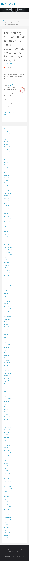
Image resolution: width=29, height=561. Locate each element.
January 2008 (7, 478)
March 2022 (7, 147)
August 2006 (7, 522)
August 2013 (7, 319)
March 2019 (7, 167)
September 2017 (8, 198)
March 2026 (7, 129)
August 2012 (7, 350)
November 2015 (8, 249)
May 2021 (6, 154)
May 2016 (6, 234)
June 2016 (6, 231)
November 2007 (8, 483)
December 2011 (8, 370)
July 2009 (6, 435)
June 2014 (6, 293)
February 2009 (7, 447)
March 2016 (7, 239)
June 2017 (6, 206)
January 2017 (7, 216)
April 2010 (6, 414)
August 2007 (7, 491)
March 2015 (7, 270)
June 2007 (6, 496)
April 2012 (6, 360)
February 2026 (7, 131)
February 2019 (7, 170)
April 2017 (6, 211)
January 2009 (7, 450)
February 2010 (7, 419)
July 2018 (6, 172)
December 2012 (8, 339)
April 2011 (6, 388)
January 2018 (7, 188)
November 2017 (8, 193)
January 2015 (7, 275)
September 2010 (8, 401)
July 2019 (6, 159)
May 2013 (6, 327)
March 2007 (7, 504)
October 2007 (7, 486)
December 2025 (8, 136)
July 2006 (6, 525)
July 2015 (6, 260)
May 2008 (6, 468)
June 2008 (6, 465)
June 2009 (6, 437)
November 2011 (8, 373)
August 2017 (7, 201)
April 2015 (6, 267)
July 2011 (6, 383)
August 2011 (7, 381)
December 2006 (8, 512)
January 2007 (7, 509)
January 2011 (7, 391)
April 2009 (6, 442)
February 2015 (7, 273)
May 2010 (6, 411)
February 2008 (7, 476)
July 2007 (6, 494)
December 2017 (8, 190)
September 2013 (8, 316)
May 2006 (6, 530)
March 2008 (7, 473)
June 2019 (6, 162)
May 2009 (6, 440)
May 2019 (6, 164)
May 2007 (6, 499)
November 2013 (8, 311)
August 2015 (7, 257)
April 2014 (6, 298)
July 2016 (6, 229)
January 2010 (7, 422)
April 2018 (6, 180)
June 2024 (6, 144)
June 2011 (6, 386)
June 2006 (6, 527)
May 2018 (6, 177)
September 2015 (8, 255)
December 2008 (8, 453)
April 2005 (6, 537)
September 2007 (8, 489)
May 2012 (6, 357)
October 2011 (7, 375)
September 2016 (8, 224)
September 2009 (8, 432)
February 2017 (7, 213)
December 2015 (8, 247)
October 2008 (7, 458)
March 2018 (7, 183)
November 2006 (8, 514)
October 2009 (7, 429)
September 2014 (8, 285)
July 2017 (6, 203)
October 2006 (7, 517)
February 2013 (7, 334)
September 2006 (8, 519)
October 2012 (7, 345)
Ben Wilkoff (8, 21)
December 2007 (8, 481)
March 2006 (7, 532)
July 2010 (6, 406)
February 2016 (7, 242)
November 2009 (8, 427)
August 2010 (7, 404)
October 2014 (7, 283)
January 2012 (7, 368)
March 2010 (7, 417)
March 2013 (7, 332)
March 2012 (7, 363)
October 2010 (7, 399)
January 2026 (7, 134)
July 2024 (6, 141)
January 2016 (7, 244)
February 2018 (7, 185)
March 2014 (7, 301)
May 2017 (6, 208)
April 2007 (6, 501)
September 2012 (8, 347)
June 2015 (6, 262)
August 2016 (7, 226)
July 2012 (6, 352)
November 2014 (8, 280)
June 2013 (6, 324)
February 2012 (7, 365)
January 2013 (7, 337)
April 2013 (6, 329)
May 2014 (6, 296)
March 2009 (7, 445)
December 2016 (8, 219)
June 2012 (6, 355)
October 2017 (7, 195)
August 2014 (7, 288)
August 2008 (7, 460)
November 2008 (8, 455)
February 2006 (7, 535)
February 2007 (7, 507)
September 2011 (8, 378)
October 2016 (7, 221)
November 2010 (8, 396)
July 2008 (6, 463)
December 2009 (8, 424)
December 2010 (8, 393)
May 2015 (6, 265)
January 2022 (7, 152)
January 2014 (7, 306)
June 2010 (6, 409)
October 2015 (7, 252)
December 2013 (8, 309)
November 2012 (8, 342)
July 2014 (6, 291)
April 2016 (6, 236)
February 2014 (7, 303)
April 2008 (6, 471)
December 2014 (8, 278)
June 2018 (6, 175)
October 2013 (7, 314)
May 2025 (6, 139)
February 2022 (7, 149)
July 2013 (6, 321)
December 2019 (8, 157)
